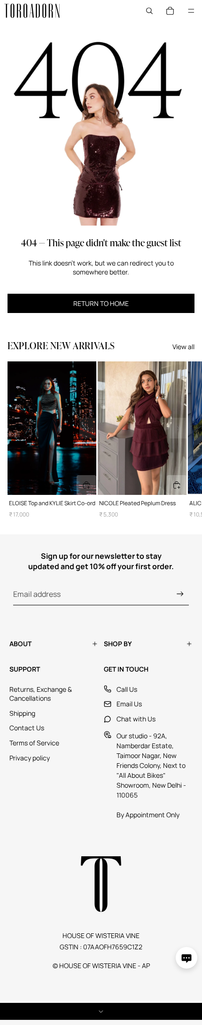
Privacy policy (29, 757)
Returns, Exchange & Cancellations (40, 694)
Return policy (101, 1011)
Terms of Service (34, 742)
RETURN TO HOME (101, 303)
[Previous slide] (16, 428)
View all (183, 346)
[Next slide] (87, 428)
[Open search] (149, 10)
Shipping (22, 713)
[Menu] (191, 11)
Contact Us (26, 727)
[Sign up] (180, 593)
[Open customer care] (186, 958)
